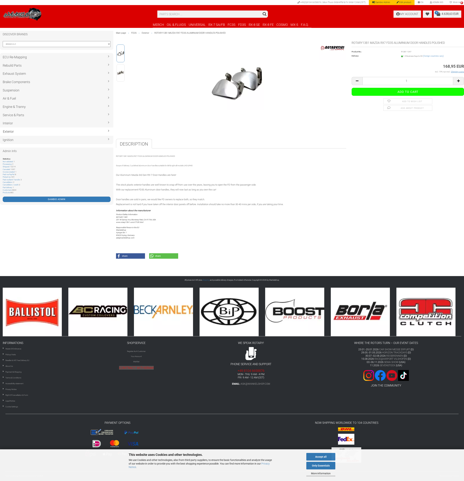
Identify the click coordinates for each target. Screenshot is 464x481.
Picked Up (7, 177)
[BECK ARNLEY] (101, 312)
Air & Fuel (9, 98)
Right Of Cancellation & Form (16, 395)
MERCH (158, 25)
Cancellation (8, 182)
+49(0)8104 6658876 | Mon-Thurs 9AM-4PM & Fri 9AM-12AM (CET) (333, 2)
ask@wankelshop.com (255, 383)
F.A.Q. (305, 25)
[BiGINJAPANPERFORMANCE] (167, 312)
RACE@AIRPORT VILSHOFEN (391, 358)
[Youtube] (391, 375)
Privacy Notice (10, 389)
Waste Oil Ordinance (13, 349)
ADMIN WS (437, 2)
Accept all (321, 456)
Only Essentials (321, 465)
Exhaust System (14, 73)
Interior (8, 123)
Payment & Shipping (13, 372)
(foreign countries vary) (433, 56)
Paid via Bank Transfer (11, 180)
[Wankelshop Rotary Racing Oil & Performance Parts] (77, 14)
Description (134, 144)
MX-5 (294, 25)
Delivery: (355, 56)
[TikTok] (403, 375)
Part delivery (7, 187)
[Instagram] (369, 375)
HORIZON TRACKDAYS (394, 352)
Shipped (6, 167)
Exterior (8, 131)
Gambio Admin (382, 2)
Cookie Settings (11, 407)
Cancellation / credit (10, 185)
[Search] (264, 14)
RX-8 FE (268, 25)
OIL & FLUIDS (176, 25)
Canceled (6, 169)
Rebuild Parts (12, 65)
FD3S (242, 25)
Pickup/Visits (10, 355)
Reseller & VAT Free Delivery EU (17, 360)
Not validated (8, 162)
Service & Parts (13, 115)
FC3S (231, 25)
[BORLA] (298, 312)
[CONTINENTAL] (429, 312)
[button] (130, 256)
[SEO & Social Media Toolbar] (461, 2)
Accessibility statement (14, 384)
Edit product (405, 2)
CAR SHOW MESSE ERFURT (394, 349)
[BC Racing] (35, 312)
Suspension (11, 90)
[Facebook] (380, 375)
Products (6, 193)
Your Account (136, 356)
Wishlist (136, 362)
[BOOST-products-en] (232, 312)
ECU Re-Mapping (15, 57)
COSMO (282, 25)
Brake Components (16, 82)
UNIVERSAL (197, 25)
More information (321, 473)
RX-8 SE (254, 25)
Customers (7, 190)
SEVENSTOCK (387, 365)
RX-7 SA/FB (216, 25)
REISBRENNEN (394, 355)
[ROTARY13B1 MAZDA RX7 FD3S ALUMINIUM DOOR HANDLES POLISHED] (237, 82)
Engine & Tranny (14, 107)
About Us (9, 366)
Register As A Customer (136, 351)
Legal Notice (10, 401)
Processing (7, 164)
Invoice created (9, 172)
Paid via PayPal (8, 174)
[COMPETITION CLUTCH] (363, 312)
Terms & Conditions (13, 378)
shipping (206, 280)
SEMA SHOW (391, 362)
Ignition (8, 140)
